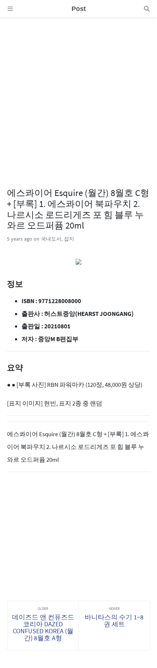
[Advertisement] (78, 96)
